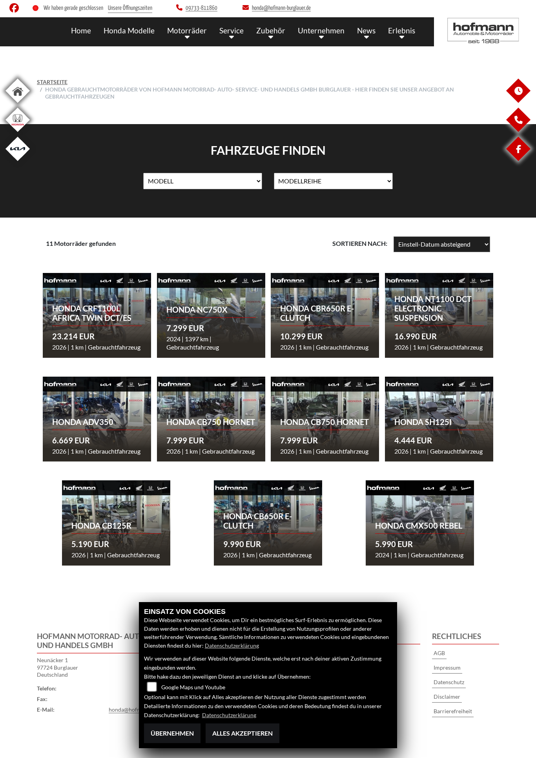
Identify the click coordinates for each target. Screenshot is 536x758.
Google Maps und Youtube (193, 687)
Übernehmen (172, 733)
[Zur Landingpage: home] (17, 104)
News (366, 30)
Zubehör (270, 30)
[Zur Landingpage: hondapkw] (17, 133)
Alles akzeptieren (242, 733)
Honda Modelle (129, 30)
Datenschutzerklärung (232, 645)
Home (81, 30)
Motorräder (187, 30)
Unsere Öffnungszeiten (130, 8)
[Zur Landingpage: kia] (17, 162)
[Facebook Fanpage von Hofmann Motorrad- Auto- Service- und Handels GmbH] (15, 10)
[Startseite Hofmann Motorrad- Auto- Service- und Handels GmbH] (485, 29)
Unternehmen (321, 30)
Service (231, 30)
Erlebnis (401, 30)
